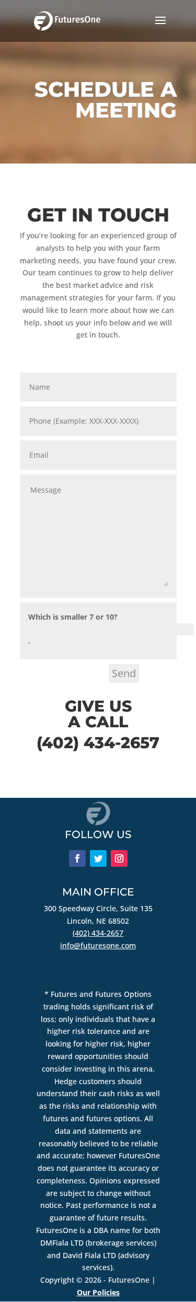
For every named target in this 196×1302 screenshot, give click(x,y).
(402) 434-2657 (98, 933)
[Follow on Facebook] (77, 858)
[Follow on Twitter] (98, 858)
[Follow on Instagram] (119, 858)
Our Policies (98, 1292)
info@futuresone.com (98, 945)
